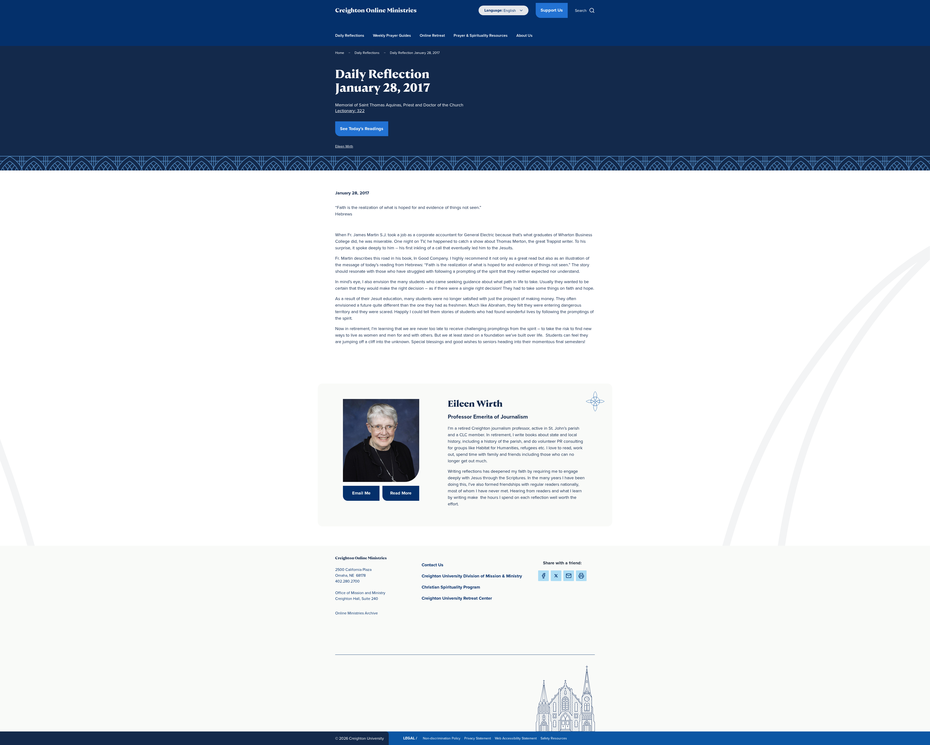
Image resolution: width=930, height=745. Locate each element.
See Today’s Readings (364, 128)
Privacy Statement (478, 738)
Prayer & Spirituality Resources (481, 35)
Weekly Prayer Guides (392, 35)
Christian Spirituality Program (473, 587)
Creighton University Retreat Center (476, 598)
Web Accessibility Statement (517, 738)
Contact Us (455, 564)
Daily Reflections (349, 35)
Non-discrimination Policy (442, 738)
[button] (581, 575)
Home (339, 52)
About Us (524, 35)
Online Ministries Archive (356, 613)
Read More (404, 493)
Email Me (366, 493)
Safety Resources (555, 738)
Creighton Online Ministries (376, 10)
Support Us (552, 10)
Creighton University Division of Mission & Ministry (476, 576)
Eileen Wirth (344, 146)
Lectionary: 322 (350, 111)
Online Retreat (432, 35)
